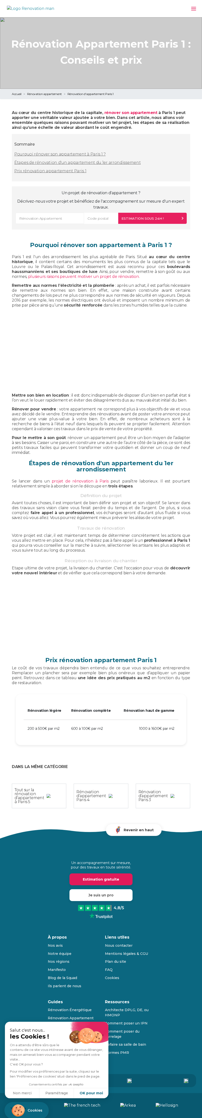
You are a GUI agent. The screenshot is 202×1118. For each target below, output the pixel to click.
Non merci (22, 1093)
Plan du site (115, 961)
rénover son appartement (130, 112)
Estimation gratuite (101, 879)
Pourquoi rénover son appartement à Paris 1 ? (60, 154)
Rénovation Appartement (71, 1018)
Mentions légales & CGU (126, 953)
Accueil (16, 94)
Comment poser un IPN (126, 1023)
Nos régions (58, 961)
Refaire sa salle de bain (125, 1044)
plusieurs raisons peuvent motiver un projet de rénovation (83, 276)
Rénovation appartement (44, 94)
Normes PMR (117, 1052)
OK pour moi (91, 1093)
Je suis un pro (101, 895)
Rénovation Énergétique (70, 1010)
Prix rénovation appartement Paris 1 (50, 171)
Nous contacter (119, 945)
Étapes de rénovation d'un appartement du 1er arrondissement (77, 162)
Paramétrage (56, 1093)
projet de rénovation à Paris (80, 481)
